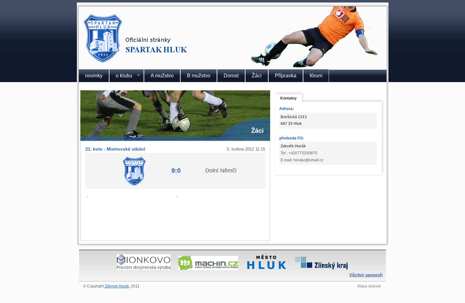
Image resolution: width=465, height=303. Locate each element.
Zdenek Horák (117, 286)
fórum (316, 75)
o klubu (120, 76)
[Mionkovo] (143, 268)
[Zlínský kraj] (321, 268)
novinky (93, 75)
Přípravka (285, 75)
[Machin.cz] (208, 268)
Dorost (231, 75)
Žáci (257, 75)
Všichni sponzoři (366, 275)
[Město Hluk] (266, 268)
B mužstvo (198, 75)
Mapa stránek (369, 286)
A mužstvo (162, 75)
